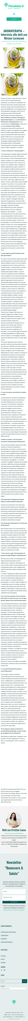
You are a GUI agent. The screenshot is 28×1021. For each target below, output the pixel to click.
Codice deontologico (6, 942)
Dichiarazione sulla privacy (8, 932)
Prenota (14, 19)
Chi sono (3, 956)
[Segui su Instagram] (4, 970)
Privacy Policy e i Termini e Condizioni (14, 910)
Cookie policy (4, 935)
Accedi (17, 1019)
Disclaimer (4, 939)
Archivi (3, 986)
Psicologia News (16, 44)
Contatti (3, 962)
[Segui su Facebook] (1, 970)
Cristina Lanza (7, 42)
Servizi (2, 959)
